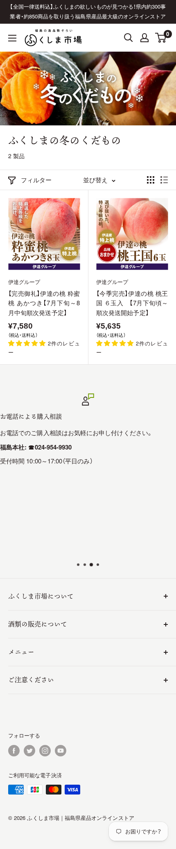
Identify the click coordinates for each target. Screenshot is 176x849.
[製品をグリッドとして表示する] (150, 180)
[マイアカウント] (144, 37)
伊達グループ (24, 282)
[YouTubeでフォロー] (60, 750)
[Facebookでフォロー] (14, 750)
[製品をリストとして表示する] (164, 180)
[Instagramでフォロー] (45, 750)
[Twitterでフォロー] (29, 750)
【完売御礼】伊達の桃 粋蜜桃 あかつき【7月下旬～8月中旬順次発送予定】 (44, 303)
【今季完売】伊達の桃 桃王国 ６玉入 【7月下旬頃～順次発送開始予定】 (132, 303)
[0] (161, 38)
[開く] (128, 37)
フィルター (36, 179)
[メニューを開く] (12, 38)
